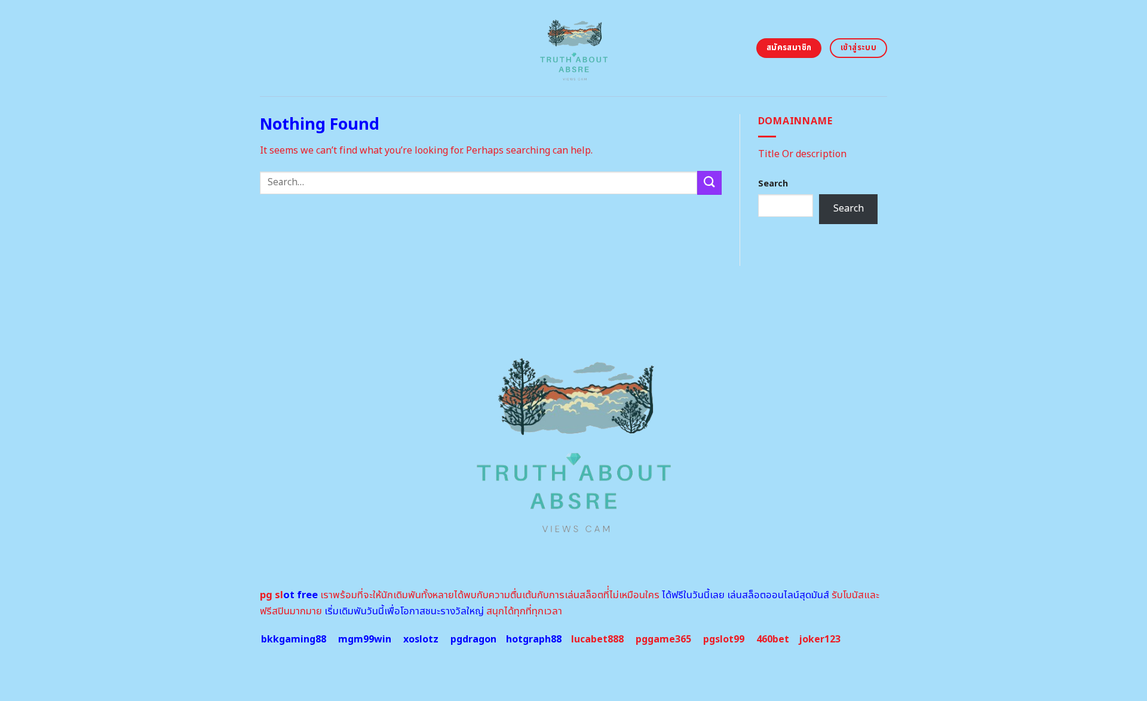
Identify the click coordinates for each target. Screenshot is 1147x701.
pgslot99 (723, 639)
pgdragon (473, 639)
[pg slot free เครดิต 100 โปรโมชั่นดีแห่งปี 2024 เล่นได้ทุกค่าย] (574, 48)
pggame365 (663, 639)
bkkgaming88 (293, 639)
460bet (772, 639)
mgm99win (364, 639)
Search (773, 183)
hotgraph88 (534, 639)
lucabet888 (597, 639)
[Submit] (709, 182)
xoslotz (420, 639)
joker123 (820, 639)
